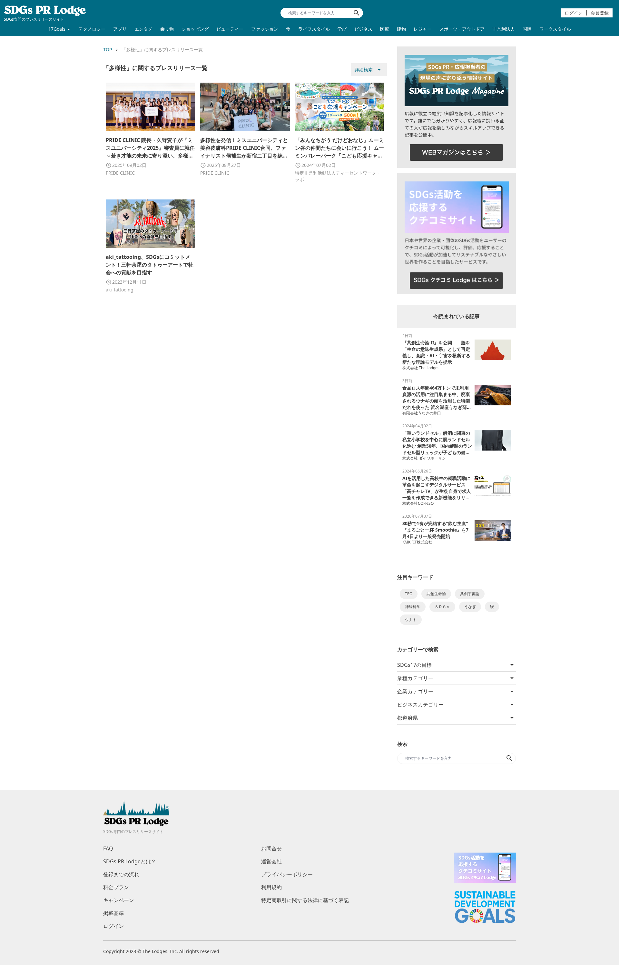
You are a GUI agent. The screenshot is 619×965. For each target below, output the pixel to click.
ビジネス (363, 29)
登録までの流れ (121, 874)
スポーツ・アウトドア (462, 29)
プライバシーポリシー (287, 874)
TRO (408, 593)
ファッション (264, 29)
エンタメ (143, 29)
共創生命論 (436, 593)
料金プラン (116, 887)
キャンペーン (118, 900)
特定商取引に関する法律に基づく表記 (305, 900)
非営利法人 (503, 29)
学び (342, 29)
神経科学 (412, 606)
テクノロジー (91, 29)
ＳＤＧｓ (442, 606)
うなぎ (470, 606)
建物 (401, 29)
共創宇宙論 (469, 593)
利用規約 (271, 887)
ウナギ (411, 619)
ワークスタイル (555, 29)
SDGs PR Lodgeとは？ (129, 861)
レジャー (423, 29)
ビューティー (229, 29)
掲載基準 (113, 913)
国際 (527, 29)
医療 (384, 29)
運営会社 (271, 861)
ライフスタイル (314, 29)
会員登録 (600, 13)
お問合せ (271, 848)
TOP (107, 49)
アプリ (120, 29)
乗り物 (167, 29)
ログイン (574, 13)
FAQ (108, 848)
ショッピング (195, 29)
